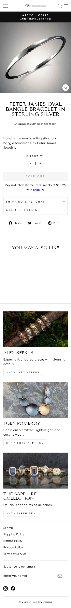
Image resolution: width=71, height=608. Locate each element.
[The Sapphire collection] (35, 470)
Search (8, 528)
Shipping (20, 124)
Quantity (35, 156)
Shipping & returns (25, 201)
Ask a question (22, 210)
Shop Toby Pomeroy (25, 442)
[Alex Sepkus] (35, 329)
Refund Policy (12, 541)
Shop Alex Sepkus (23, 372)
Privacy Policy (13, 547)
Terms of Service (15, 554)
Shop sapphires (20, 513)
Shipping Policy (13, 534)
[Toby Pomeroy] (35, 400)
